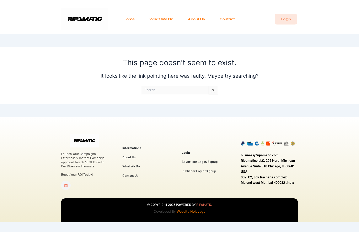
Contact (227, 19)
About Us (196, 19)
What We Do (161, 19)
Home (129, 19)
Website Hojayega (191, 211)
